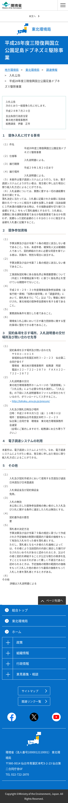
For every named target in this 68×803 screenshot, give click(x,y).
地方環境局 (12, 70)
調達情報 (51, 70)
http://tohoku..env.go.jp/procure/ (31, 401)
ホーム (16, 631)
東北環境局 (32, 70)
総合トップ (20, 610)
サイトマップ (30, 691)
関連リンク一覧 (31, 701)
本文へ (32, 16)
